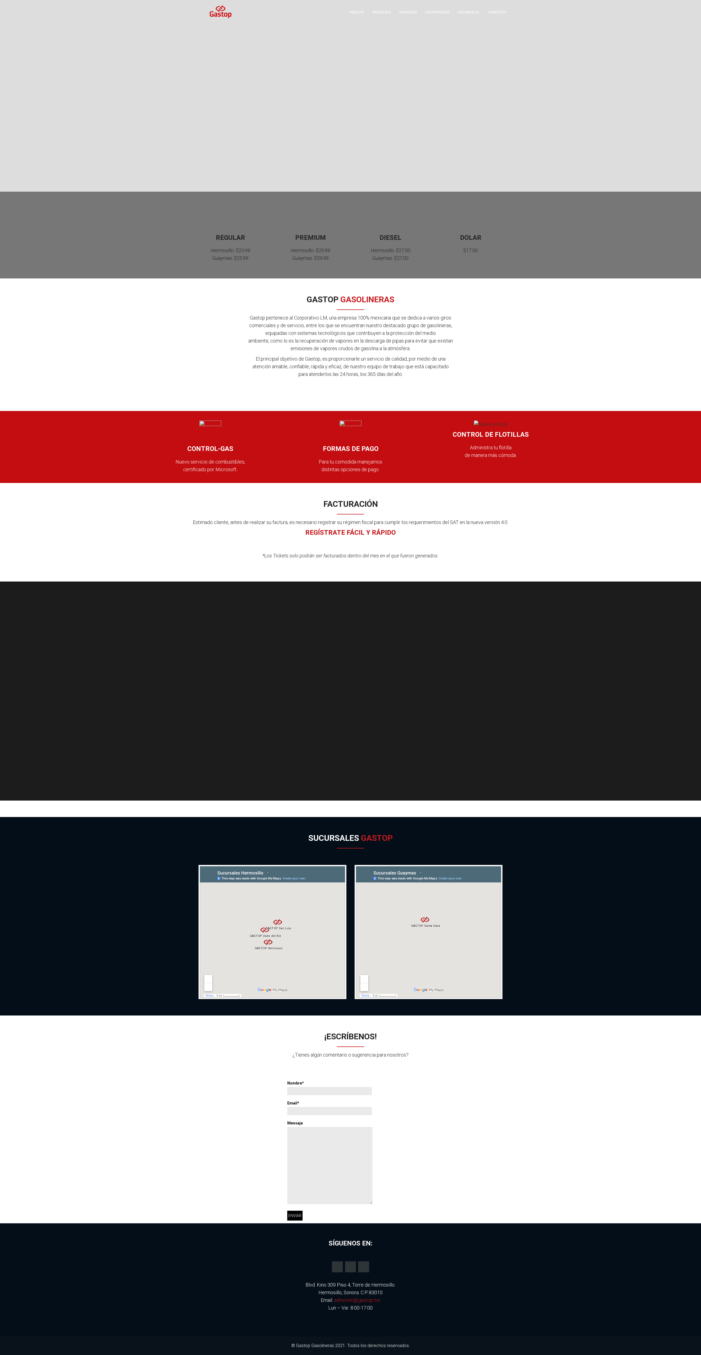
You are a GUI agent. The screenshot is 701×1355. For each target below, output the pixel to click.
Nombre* (295, 1083)
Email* (293, 1103)
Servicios (408, 12)
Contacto (497, 12)
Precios (356, 12)
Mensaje (295, 1123)
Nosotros (381, 12)
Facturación (437, 12)
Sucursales (468, 12)
